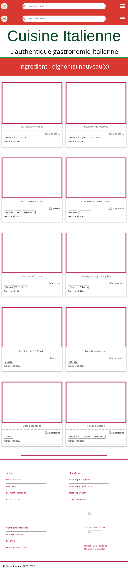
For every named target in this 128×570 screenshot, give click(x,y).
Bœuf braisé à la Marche (32, 351)
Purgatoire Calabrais (32, 201)
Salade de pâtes (96, 425)
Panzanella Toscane (32, 276)
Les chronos (20, 137)
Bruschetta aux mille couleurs (96, 201)
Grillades (84, 287)
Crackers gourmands (32, 126)
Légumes (83, 137)
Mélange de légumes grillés (96, 276)
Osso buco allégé (32, 425)
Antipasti (9, 137)
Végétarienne (29, 212)
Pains (18, 212)
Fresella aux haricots (96, 351)
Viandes (8, 362)
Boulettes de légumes (96, 126)
